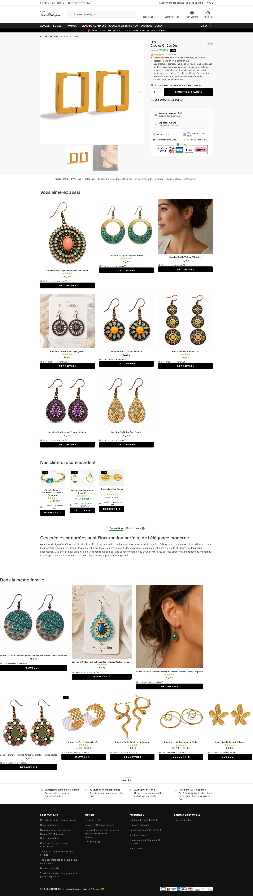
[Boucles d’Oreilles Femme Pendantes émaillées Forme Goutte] (28, 723)
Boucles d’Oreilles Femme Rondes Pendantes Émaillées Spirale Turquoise (33, 655)
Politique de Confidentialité (144, 820)
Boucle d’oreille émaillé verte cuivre (126, 256)
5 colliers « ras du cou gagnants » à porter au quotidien (58, 875)
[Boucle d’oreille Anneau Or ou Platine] (181, 717)
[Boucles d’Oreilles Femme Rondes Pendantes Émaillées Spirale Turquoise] (33, 618)
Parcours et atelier (150, 16)
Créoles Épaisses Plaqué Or (111, 490)
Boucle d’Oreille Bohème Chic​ (185, 351)
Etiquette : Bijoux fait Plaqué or (181, 179)
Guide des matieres (50, 838)
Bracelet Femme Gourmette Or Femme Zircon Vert (52, 492)
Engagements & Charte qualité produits (145, 842)
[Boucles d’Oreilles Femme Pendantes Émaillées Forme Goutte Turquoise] (169, 626)
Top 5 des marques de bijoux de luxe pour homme (59, 861)
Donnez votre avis (49, 868)
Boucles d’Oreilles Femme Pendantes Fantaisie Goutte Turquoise (102, 662)
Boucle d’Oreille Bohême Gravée (126, 432)
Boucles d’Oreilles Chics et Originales (67, 351)
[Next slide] (139, 92)
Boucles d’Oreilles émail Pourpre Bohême (67, 432)
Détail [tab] (129, 528)
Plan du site (136, 848)
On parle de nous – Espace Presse (58, 820)
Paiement (208, 16)
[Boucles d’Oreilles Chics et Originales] (67, 321)
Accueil (43, 36)
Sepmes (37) (98, 889)
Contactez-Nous (172, 16)
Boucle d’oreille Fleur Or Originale (230, 742)
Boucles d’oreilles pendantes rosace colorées (67, 270)
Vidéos (88, 837)
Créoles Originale (123, 179)
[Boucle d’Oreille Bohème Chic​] (185, 321)
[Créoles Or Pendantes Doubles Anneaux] (211, 43)
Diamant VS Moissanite (52, 834)
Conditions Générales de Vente (146, 830)
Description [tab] (116, 528)
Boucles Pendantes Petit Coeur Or (82, 491)
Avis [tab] (139, 528)
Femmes (54, 36)
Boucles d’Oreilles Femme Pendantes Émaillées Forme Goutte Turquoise (169, 671)
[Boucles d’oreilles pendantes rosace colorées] (67, 233)
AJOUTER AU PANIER (188, 92)
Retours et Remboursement (99, 825)
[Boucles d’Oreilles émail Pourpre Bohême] (67, 401)
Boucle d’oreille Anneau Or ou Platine (181, 742)
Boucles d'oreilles (105, 179)
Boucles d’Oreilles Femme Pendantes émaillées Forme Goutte (28, 755)
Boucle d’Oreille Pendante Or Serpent (132, 742)
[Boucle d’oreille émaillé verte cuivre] (126, 225)
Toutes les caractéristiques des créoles (56, 853)
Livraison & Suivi (93, 820)
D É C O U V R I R (67, 285)
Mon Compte (192, 16)
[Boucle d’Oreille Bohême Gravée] (126, 401)
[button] (207, 25)
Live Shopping (92, 841)
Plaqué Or (147, 179)
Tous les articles (182, 820)
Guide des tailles (49, 825)
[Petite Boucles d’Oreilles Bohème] (126, 321)
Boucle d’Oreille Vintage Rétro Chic (185, 257)
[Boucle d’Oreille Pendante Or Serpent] (132, 717)
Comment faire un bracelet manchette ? (54, 845)
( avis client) (171, 55)
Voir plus (127, 780)
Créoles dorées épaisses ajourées (83, 742)
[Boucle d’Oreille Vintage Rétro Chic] (185, 226)
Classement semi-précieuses (55, 830)
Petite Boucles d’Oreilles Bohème (126, 351)
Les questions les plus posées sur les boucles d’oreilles (102, 832)
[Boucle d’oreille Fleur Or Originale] (230, 717)
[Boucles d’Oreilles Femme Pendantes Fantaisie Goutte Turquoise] (102, 621)
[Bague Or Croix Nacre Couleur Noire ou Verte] (208, 43)
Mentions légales (139, 835)
